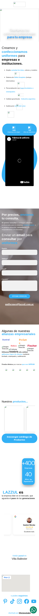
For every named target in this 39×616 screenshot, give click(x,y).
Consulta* (5, 279)
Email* (4, 269)
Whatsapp (19, 319)
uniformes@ (12, 304)
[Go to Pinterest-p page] (5, 601)
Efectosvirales (25, 613)
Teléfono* (5, 259)
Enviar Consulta (19, 296)
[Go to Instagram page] (19, 601)
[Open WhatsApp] (33, 609)
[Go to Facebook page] (26, 601)
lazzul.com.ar (26, 304)
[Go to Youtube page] (33, 601)
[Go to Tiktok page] (12, 601)
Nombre (4, 248)
